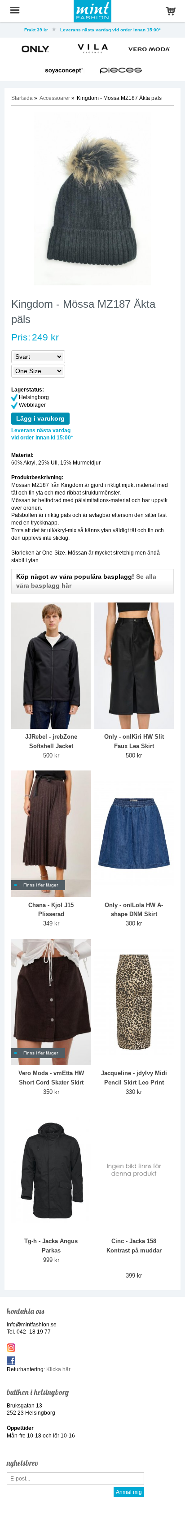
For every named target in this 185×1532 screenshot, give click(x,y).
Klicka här (58, 1369)
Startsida (22, 98)
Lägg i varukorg (40, 418)
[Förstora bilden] (92, 199)
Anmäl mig (129, 1492)
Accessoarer (55, 98)
